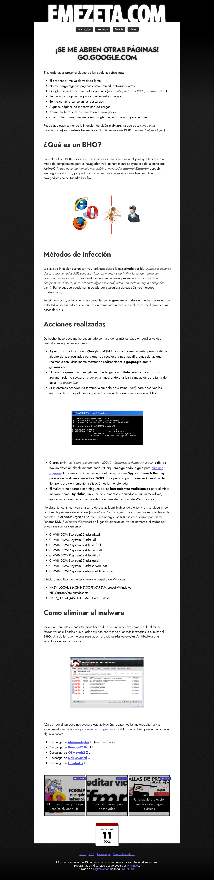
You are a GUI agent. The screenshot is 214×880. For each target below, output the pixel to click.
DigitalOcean (101, 869)
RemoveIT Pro (78, 747)
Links (133, 29)
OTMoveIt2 (76, 752)
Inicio (82, 854)
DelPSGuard (77, 757)
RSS (91, 854)
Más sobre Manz (124, 854)
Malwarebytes (78, 742)
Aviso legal (103, 854)
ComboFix (75, 763)
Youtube (103, 29)
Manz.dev (84, 29)
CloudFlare (128, 869)
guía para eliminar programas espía (97, 729)
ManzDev (133, 865)
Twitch (119, 29)
